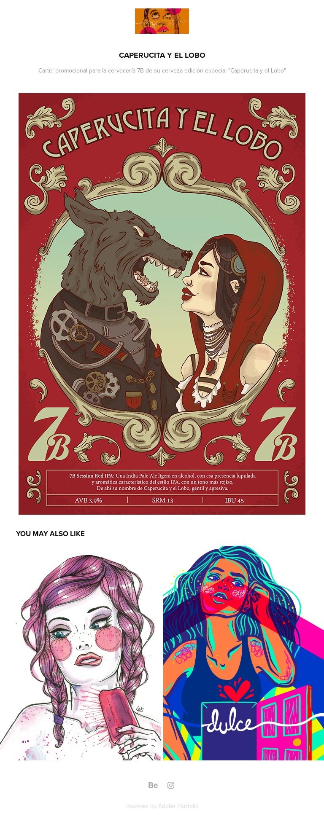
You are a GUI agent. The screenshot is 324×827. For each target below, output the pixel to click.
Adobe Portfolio (178, 806)
